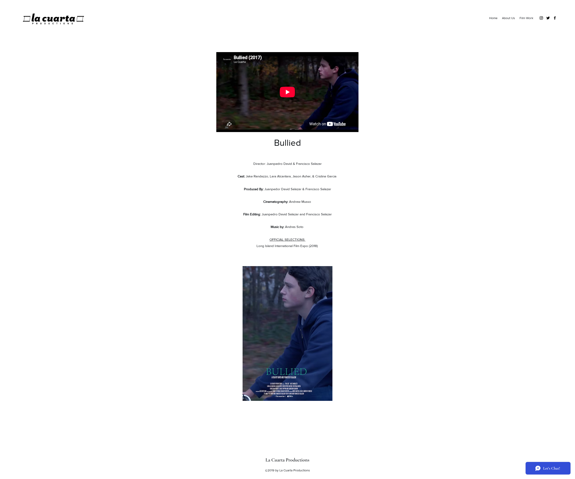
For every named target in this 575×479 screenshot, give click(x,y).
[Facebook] (555, 18)
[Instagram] (541, 18)
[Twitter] (548, 18)
